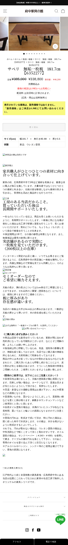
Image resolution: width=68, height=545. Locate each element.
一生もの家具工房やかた (13, 468)
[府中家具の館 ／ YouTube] (38, 530)
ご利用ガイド (34, 515)
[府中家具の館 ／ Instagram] (27, 530)
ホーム (10, 59)
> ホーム (17, 59)
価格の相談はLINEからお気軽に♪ (34, 88)
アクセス (17, 542)
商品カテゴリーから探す (34, 506)
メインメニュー (34, 497)
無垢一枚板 (28, 59)
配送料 (20, 93)
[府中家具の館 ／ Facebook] (33, 530)
